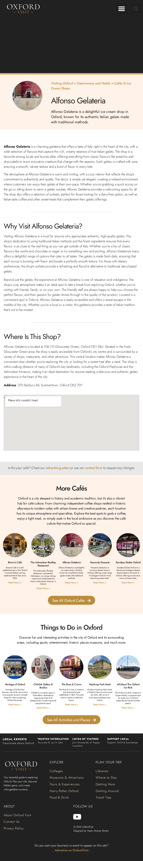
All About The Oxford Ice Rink (128, 685)
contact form (93, 467)
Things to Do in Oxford (71, 627)
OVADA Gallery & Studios (43, 685)
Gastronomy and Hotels (93, 83)
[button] (121, 8)
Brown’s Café (15, 562)
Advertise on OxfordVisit (71, 850)
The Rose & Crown (72, 684)
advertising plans (57, 467)
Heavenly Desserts (99, 562)
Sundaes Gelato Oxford (128, 562)
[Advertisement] (71, 44)
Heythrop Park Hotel (100, 684)
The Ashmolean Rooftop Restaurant (43, 563)
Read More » (14, 582)
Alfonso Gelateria (71, 562)
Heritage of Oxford (15, 684)
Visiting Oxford (62, 83)
